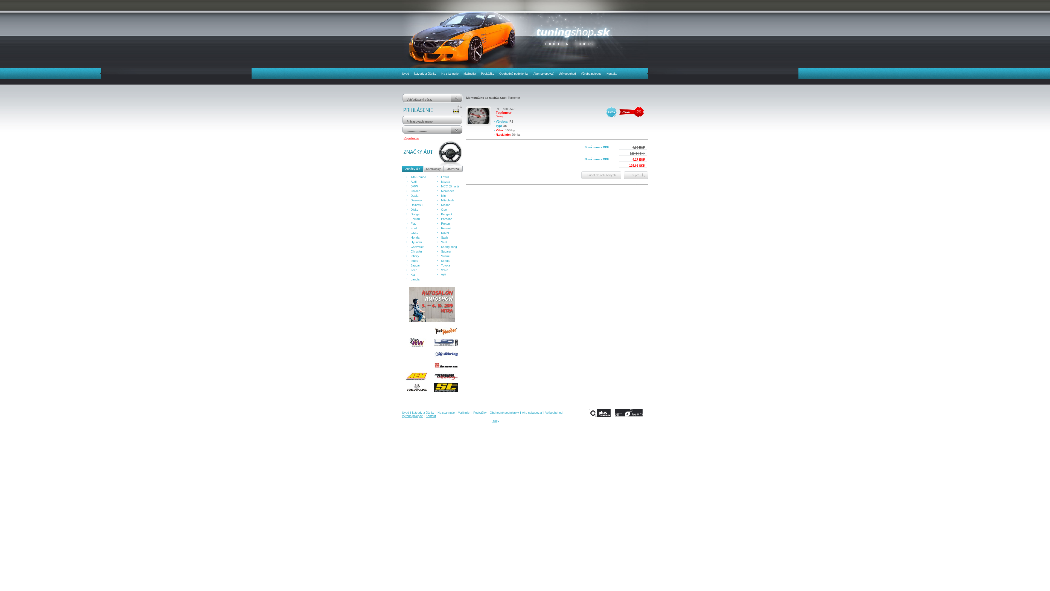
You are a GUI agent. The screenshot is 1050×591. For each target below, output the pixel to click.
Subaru (446, 251)
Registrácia (411, 138)
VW (443, 274)
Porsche (446, 219)
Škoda (445, 260)
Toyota (445, 265)
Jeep (414, 270)
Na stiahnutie (450, 73)
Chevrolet (417, 246)
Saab (444, 237)
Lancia (415, 279)
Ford (414, 228)
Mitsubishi (447, 200)
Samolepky (433, 168)
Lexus (445, 177)
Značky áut (412, 168)
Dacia (414, 195)
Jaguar (415, 265)
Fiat (413, 223)
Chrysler (416, 251)
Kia (413, 274)
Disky (414, 209)
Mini (443, 195)
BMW (414, 186)
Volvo (444, 270)
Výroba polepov (591, 73)
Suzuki (445, 256)
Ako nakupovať (543, 73)
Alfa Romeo (418, 177)
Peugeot (446, 214)
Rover (445, 232)
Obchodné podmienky (514, 73)
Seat (444, 242)
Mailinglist (469, 73)
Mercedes (447, 191)
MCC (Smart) (450, 186)
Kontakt (611, 73)
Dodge (415, 214)
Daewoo (416, 200)
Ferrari (415, 219)
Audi (413, 181)
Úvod (405, 73)
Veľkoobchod (567, 73)
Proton (445, 223)
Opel (444, 209)
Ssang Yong (449, 246)
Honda (415, 237)
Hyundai (416, 242)
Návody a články (425, 73)
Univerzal (453, 168)
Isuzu (414, 260)
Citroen (415, 191)
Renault (446, 228)
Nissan (445, 205)
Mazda (445, 181)
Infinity (415, 256)
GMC (414, 232)
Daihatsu (416, 205)
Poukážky (487, 73)
